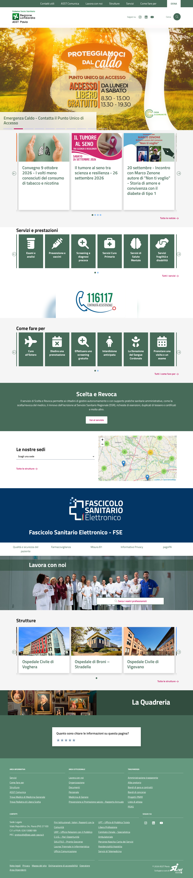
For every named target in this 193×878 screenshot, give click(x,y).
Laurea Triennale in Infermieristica (71, 846)
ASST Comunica (70, 4)
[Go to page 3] (98, 215)
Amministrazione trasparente (143, 777)
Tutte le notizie (168, 218)
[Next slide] (178, 173)
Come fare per (148, 4)
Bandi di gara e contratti (140, 787)
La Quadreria (151, 702)
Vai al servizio (96, 420)
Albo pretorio (134, 782)
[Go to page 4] (100, 215)
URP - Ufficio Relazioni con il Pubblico (73, 832)
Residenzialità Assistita (110, 846)
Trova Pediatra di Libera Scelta (25, 802)
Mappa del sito (39, 865)
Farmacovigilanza (25, 547)
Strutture (114, 4)
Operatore (84, 865)
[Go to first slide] (178, 652)
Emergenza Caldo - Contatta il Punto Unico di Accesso (44, 120)
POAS (131, 806)
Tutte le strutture (25, 468)
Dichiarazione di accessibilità (63, 865)
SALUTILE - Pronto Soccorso (68, 841)
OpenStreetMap (169, 479)
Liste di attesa (167, 547)
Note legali (15, 865)
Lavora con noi (94, 4)
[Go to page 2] (95, 215)
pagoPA (132, 547)
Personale (74, 792)
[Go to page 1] (92, 215)
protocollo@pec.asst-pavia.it (29, 834)
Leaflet (157, 479)
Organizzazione (76, 782)
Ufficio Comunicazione (65, 851)
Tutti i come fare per (165, 374)
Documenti (74, 787)
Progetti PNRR (135, 797)
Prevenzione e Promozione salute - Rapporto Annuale (96, 802)
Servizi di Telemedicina (110, 851)
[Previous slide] (14, 173)
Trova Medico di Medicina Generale (27, 797)
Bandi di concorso (137, 792)
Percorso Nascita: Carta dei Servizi (115, 841)
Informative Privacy (96, 547)
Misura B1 (61, 547)
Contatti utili (47, 4)
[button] (104, 468)
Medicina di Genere (78, 797)
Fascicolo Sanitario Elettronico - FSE (75, 532)
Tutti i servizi (169, 276)
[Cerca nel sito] (177, 16)
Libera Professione (107, 827)
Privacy (26, 865)
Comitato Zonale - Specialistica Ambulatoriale (114, 834)
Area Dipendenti (18, 870)
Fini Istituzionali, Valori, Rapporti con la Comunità (74, 825)
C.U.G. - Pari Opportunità (66, 837)
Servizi (130, 4)
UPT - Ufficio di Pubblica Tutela (114, 822)
